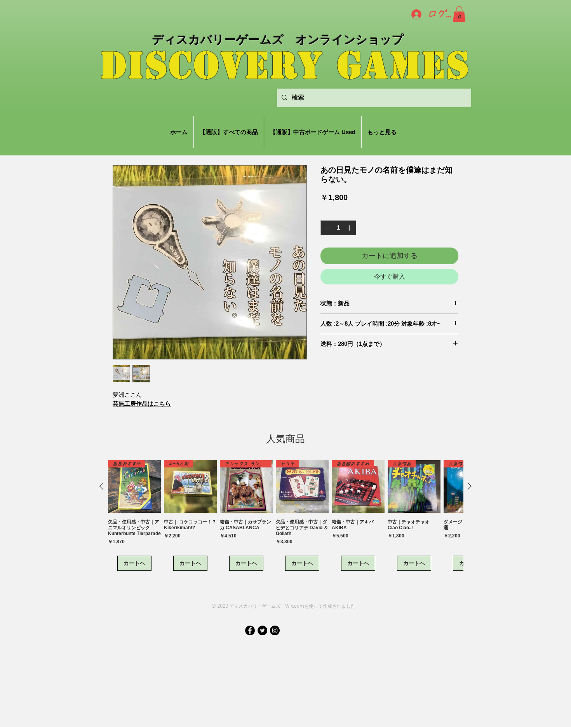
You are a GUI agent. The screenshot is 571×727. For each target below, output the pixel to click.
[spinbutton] (338, 228)
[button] (459, 14)
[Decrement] (327, 228)
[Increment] (350, 228)
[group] (285, 515)
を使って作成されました (329, 606)
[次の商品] (469, 486)
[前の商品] (101, 486)
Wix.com (294, 606)
